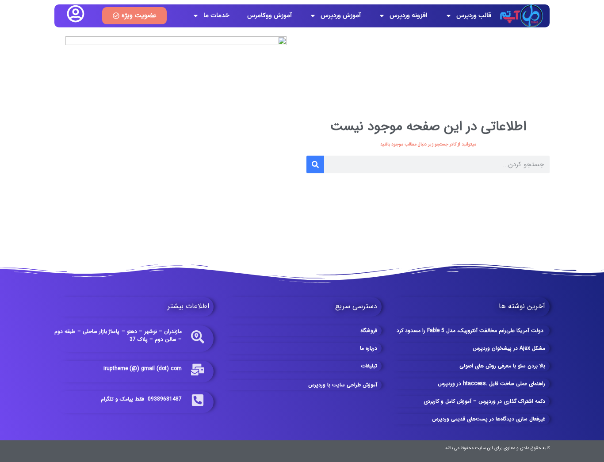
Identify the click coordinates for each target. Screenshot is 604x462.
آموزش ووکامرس (269, 16)
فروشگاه (368, 330)
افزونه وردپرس (409, 16)
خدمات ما (216, 16)
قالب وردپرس (473, 16)
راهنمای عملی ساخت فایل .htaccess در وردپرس (491, 383)
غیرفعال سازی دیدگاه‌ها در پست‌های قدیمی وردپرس (488, 419)
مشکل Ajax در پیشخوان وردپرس (509, 348)
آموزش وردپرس (341, 16)
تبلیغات (369, 366)
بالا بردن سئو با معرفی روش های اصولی (502, 366)
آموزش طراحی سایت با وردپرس (342, 385)
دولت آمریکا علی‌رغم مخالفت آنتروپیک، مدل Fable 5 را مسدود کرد (471, 330)
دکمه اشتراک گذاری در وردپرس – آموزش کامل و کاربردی (484, 401)
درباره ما (368, 348)
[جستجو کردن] (315, 164)
